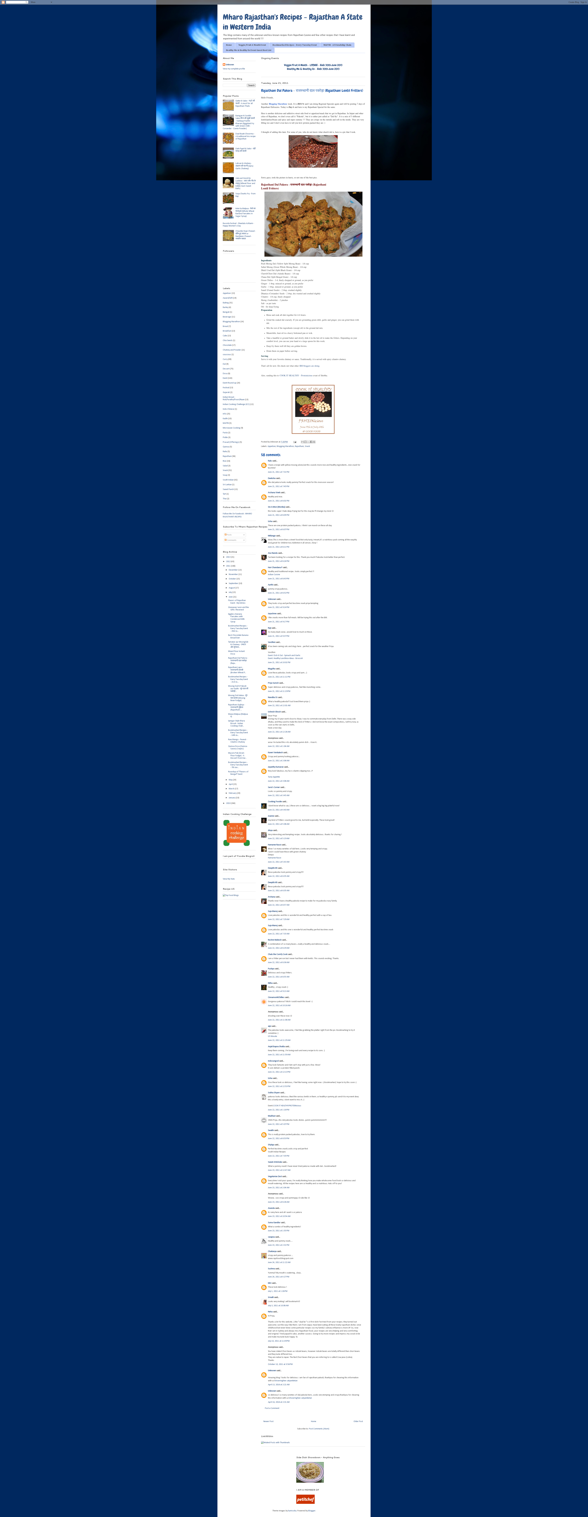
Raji (269, 628)
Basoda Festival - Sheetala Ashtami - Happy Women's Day (238, 224)
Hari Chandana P (275, 567)
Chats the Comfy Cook (277, 954)
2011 (228, 566)
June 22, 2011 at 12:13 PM (279, 1072)
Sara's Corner (274, 787)
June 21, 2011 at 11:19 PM (279, 691)
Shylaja (271, 1145)
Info (224, 414)
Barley (225, 307)
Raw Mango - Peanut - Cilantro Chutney (237, 740)
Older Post (358, 1421)
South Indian (228, 480)
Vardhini (271, 642)
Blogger (311, 1511)
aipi (269, 1026)
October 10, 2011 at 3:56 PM (280, 1364)
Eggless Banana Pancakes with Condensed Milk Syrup (236, 618)
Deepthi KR (272, 868)
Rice (224, 461)
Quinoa (226, 447)
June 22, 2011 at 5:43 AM (278, 862)
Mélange (272, 536)
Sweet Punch (228, 489)
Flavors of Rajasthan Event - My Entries (237, 601)
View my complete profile (234, 69)
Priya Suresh (273, 683)
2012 (228, 561)
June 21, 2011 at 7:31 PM (278, 472)
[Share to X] (308, 441)
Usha (270, 521)
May (231, 780)
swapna (271, 1237)
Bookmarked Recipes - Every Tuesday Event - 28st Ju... (238, 628)
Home (229, 45)
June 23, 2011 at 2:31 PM (278, 1245)
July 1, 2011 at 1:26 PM (277, 1291)
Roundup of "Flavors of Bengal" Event (238, 773)
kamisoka (292, 1511)
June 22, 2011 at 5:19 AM (278, 838)
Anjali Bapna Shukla (276, 1046)
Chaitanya (272, 1251)
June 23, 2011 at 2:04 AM (278, 1188)
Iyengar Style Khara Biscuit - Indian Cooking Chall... (236, 723)
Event (225, 378)
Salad (225, 466)
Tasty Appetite (274, 777)
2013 (228, 557)
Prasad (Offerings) (231, 442)
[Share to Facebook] (311, 441)
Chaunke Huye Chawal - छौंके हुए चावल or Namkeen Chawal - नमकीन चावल (246, 235)
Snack (307, 446)
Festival (226, 388)
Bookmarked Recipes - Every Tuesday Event (295, 45)
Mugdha (271, 669)
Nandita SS (272, 697)
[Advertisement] (255, 1460)
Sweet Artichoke (275, 1162)
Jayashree (272, 613)
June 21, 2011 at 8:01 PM (278, 501)
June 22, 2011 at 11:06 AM (279, 1020)
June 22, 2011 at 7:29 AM (278, 919)
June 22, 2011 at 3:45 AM (278, 795)
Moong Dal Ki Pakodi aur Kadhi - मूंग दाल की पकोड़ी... (238, 688)
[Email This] (302, 441)
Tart (224, 494)
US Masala (272, 1036)
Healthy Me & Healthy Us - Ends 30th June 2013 (313, 69)
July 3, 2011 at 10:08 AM (278, 1306)
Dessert (226, 369)
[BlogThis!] (305, 441)
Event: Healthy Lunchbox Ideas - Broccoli (285, 658)
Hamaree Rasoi (274, 845)
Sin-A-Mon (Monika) (276, 507)
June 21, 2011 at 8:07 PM (278, 529)
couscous (227, 354)
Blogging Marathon (278, 103)
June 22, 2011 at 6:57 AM (278, 905)
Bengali (226, 312)
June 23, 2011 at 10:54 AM (279, 1216)
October (232, 579)
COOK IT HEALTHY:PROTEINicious (287, 1106)
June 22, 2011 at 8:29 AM (278, 948)
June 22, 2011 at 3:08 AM (278, 781)
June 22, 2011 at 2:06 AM (278, 761)
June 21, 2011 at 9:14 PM (278, 607)
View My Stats (229, 879)
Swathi (271, 1130)
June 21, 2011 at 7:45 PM (278, 486)
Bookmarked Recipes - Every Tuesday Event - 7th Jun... (238, 765)
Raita (225, 451)
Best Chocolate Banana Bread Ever (238, 636)
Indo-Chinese (228, 409)
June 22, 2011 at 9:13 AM (278, 991)
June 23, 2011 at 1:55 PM (278, 1231)
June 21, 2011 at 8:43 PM (278, 579)
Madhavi (271, 1116)
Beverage (227, 317)
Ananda (271, 1208)
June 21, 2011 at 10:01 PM (279, 662)
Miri (269, 1283)
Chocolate (227, 345)
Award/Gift (228, 298)
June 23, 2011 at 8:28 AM (278, 1202)
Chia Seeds (227, 340)
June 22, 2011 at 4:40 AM (278, 810)
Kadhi (225, 418)
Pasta (225, 433)
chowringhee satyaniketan (286, 1381)
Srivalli (271, 1297)
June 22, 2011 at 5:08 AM (278, 824)
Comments (231, 540)
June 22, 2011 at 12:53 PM (279, 1086)
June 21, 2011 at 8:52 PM (278, 593)
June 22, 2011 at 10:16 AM (279, 1005)
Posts (229, 535)
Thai (224, 499)
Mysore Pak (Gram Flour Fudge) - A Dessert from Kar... (237, 755)
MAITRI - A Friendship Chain (337, 45)
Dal (224, 364)
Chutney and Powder (232, 350)
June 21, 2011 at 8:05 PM (278, 515)
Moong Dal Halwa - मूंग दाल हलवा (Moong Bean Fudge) (237, 698)
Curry (225, 359)
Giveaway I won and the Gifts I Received (238, 608)
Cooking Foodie (275, 801)
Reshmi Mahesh (275, 940)
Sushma (271, 1269)
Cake (225, 336)
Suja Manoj (273, 911)
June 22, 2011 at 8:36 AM (278, 962)
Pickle (225, 437)
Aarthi (270, 585)
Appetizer (272, 446)
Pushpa (271, 969)
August (232, 588)
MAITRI (226, 423)
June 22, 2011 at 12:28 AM (279, 732)
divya (270, 830)
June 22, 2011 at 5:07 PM (278, 1124)
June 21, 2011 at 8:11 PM (278, 547)
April (231, 784)
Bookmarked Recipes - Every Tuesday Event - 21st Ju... (238, 679)
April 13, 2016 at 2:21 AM (279, 1385)
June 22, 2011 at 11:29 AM (279, 1040)
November (233, 574)
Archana (271, 897)
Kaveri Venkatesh (275, 752)
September (234, 583)
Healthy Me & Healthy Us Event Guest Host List (248, 50)
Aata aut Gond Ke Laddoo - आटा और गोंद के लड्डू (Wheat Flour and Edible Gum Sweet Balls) (246, 183)
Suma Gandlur (274, 1222)
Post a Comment (272, 1408)
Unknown (272, 599)
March (232, 789)
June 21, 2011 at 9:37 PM (278, 636)
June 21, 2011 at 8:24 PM (278, 561)
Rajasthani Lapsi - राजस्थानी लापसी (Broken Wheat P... (237, 670)
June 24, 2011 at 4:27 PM (278, 1277)
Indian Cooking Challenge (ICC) (236, 404)
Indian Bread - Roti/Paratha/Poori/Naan (234, 398)
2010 (228, 803)
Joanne (271, 816)
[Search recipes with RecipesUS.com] (231, 895)
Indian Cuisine (274, 574)
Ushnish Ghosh (274, 712)
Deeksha (271, 478)
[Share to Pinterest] (314, 441)
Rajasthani (299, 446)
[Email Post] (294, 442)
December (233, 570)
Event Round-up (229, 383)
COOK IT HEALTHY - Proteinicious (296, 375)
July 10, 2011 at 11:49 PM (279, 1341)
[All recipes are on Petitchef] (305, 1503)
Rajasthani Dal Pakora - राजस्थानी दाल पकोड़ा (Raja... (238, 660)
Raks (270, 461)
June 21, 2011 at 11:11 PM (279, 677)
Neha (270, 1312)
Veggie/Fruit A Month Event (252, 45)
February (233, 793)
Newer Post (268, 1421)
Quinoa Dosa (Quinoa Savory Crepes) (237, 747)
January (232, 798)
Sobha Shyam (274, 1093)
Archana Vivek (274, 492)
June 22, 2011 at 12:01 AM (279, 705)
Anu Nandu (273, 553)
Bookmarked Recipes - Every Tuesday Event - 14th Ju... (238, 733)
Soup (225, 475)
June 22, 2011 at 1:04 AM (278, 746)
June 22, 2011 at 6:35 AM (278, 876)
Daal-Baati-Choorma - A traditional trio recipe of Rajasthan (246, 136)
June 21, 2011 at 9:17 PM (278, 622)
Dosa (225, 373)
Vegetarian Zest (275, 1176)
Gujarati (226, 392)
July (230, 592)
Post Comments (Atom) (319, 1429)
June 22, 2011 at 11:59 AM (279, 1055)
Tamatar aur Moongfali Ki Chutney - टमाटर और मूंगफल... (238, 644)
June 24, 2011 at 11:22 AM (279, 1262)
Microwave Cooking (231, 428)
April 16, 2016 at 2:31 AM (279, 1402)
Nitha (270, 983)
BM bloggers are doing (309, 365)
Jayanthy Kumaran (276, 767)
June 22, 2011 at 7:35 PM (278, 1156)
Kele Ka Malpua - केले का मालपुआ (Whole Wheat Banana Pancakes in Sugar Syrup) (246, 212)
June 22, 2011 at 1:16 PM (278, 1110)
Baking (226, 303)
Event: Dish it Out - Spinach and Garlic (284, 655)
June (231, 597)
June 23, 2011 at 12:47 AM (279, 1170)
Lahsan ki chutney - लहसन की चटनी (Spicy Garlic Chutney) (244, 166)
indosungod (273, 1061)
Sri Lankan (227, 485)
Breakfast (227, 331)
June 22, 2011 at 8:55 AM (278, 977)
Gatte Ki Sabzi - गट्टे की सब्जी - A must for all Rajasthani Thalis (245, 103)
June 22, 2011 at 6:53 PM (278, 1138)
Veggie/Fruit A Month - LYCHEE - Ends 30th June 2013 (313, 65)
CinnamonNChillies (276, 997)
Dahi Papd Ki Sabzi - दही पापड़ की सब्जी (246, 150)
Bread (225, 326)
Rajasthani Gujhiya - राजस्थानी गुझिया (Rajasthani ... (236, 707)
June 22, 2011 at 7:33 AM (278, 934)
